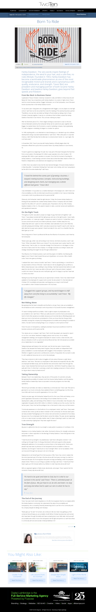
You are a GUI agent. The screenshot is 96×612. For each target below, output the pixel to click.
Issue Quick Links (33, 14)
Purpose (26, 64)
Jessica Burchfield (38, 64)
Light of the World (79, 574)
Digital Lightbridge (62, 609)
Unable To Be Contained (17, 575)
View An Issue (46, 14)
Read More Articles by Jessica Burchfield (61, 540)
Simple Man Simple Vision (58, 575)
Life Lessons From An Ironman (38, 575)
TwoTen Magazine (37, 609)
